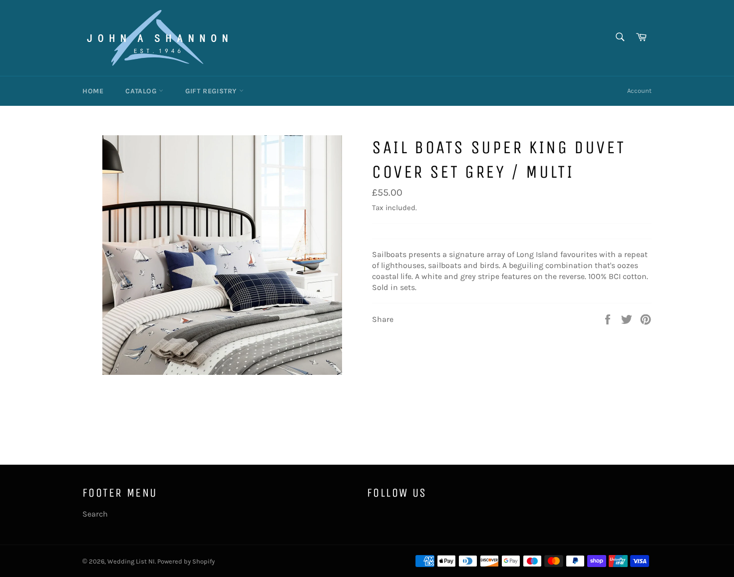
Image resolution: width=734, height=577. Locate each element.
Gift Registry (212, 91)
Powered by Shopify (186, 561)
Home (92, 91)
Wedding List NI (131, 561)
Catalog (142, 91)
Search (95, 514)
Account (639, 90)
